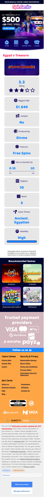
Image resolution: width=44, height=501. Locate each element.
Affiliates (24, 387)
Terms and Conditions (28, 367)
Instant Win (26, 46)
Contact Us (25, 391)
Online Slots (6, 360)
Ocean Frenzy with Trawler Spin (12, 307)
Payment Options (9, 387)
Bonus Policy (25, 363)
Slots (16, 46)
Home (7, 46)
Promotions (25, 384)
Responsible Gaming (28, 360)
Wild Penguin (32, 307)
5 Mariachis (32, 284)
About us (5, 384)
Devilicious (11, 284)
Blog (3, 394)
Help (3, 391)
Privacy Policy (25, 370)
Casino (36, 46)
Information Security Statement (28, 374)
